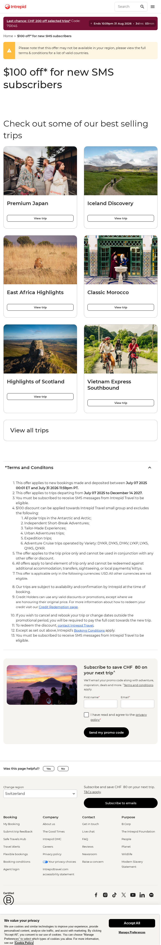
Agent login (11, 869)
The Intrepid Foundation (138, 831)
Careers (48, 846)
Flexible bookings (15, 854)
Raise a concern (93, 861)
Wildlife (127, 854)
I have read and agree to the (119, 717)
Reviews (87, 846)
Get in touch (90, 824)
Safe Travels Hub (14, 839)
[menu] (153, 7)
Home (8, 36)
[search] (126, 6)
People (126, 839)
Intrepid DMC (52, 839)
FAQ (85, 839)
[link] (80, 430)
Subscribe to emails (120, 803)
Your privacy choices (62, 861)
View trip (40, 218)
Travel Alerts (11, 846)
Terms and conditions (138, 685)
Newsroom (89, 854)
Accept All (132, 923)
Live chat (88, 831)
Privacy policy (52, 854)
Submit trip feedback (17, 831)
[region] (79, 929)
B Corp (126, 824)
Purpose (128, 817)
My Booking (11, 824)
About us (49, 824)
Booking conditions (16, 861)
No (63, 768)
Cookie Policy (24, 942)
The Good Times (54, 831)
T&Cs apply (92, 792)
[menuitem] (15, 6)
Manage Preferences (132, 932)
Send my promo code (106, 732)
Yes (49, 768)
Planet (126, 846)
